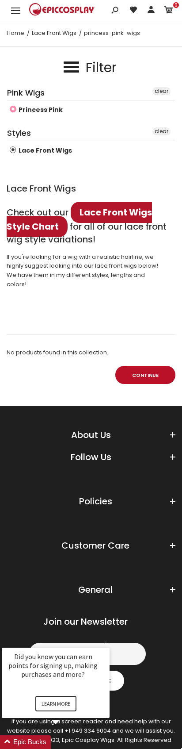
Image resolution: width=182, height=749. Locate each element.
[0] (168, 11)
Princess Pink (40, 109)
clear (161, 91)
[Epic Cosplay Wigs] (62, 10)
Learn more (56, 703)
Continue (145, 375)
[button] (66, 742)
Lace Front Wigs (44, 150)
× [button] (105, 642)
